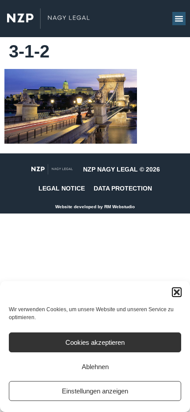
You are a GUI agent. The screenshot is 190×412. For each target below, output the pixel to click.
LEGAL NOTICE (61, 188)
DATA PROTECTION (123, 188)
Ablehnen (95, 366)
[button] (176, 292)
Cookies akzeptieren (95, 342)
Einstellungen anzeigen (95, 391)
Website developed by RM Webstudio (95, 206)
